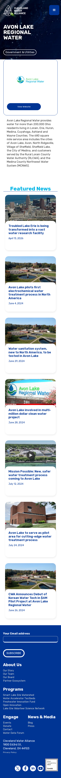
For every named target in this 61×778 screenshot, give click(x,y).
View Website (23, 106)
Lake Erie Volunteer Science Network (24, 708)
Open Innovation (12, 705)
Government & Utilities (19, 52)
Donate (7, 726)
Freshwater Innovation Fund (19, 701)
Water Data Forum (13, 733)
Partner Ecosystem (14, 680)
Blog (30, 722)
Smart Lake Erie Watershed (18, 695)
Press (31, 726)
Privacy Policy (10, 752)
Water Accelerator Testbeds (19, 698)
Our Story (8, 670)
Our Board (8, 677)
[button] (54, 10)
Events (7, 722)
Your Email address (16, 633)
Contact (7, 729)
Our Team (8, 674)
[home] (15, 10)
